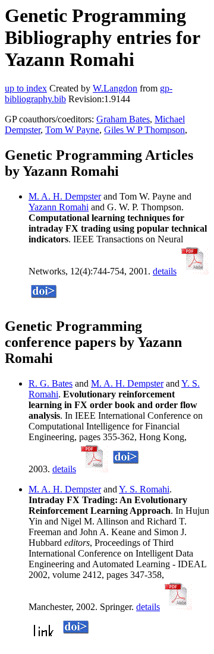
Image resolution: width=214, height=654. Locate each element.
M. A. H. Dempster (65, 196)
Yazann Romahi (59, 207)
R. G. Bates (51, 383)
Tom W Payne (72, 130)
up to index (26, 88)
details (165, 271)
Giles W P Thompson (144, 130)
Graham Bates (123, 119)
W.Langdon (115, 88)
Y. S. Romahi (144, 489)
